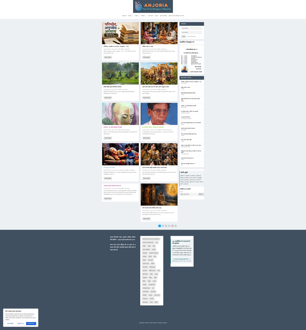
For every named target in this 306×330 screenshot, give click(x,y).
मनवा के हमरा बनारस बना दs (187, 158)
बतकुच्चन (145, 277)
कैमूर (154, 246)
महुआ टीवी (153, 291)
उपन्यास (198, 180)
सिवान (156, 302)
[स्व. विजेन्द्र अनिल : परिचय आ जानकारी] (159, 114)
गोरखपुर (144, 256)
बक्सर (151, 274)
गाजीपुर (153, 249)
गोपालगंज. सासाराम (153, 253)
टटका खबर (150, 260)
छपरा (155, 256)
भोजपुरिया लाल (160, 130)
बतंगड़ (156, 274)
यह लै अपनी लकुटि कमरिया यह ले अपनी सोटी (154, 168)
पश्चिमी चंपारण (152, 270)
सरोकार (130, 16)
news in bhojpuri (148, 242)
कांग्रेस (149, 246)
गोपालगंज (145, 253)
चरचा (182, 154)
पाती (159, 270)
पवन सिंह (145, 270)
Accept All (31, 323)
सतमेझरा (143, 16)
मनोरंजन (182, 159)
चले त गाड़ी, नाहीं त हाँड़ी (186, 140)
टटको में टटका (146, 263)
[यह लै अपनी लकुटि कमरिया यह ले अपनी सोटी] (159, 154)
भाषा (119, 49)
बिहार (155, 277)
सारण (151, 302)
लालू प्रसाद (145, 299)
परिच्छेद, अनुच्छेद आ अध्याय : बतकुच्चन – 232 (116, 46)
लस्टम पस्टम (157, 295)
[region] (20, 318)
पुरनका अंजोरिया (163, 16)
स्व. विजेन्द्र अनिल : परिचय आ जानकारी (152, 127)
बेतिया (144, 281)
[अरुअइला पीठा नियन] (120, 154)
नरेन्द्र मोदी (145, 267)
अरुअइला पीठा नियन (109, 168)
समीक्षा (186, 184)
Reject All (21, 323)
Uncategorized (121, 170)
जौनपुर (144, 260)
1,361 (172, 227)
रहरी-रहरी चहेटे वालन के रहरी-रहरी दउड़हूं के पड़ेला (155, 87)
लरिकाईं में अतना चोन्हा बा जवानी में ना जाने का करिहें (191, 151)
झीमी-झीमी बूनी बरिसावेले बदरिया (113, 87)
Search (181, 192)
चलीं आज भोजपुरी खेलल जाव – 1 (188, 164)
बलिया (150, 277)
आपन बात (192, 180)
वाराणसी (151, 299)
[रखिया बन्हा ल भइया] (159, 33)
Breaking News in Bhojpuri (151, 239)
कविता (119, 130)
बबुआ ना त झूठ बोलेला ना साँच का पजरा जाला (191, 145)
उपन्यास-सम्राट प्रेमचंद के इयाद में (112, 186)
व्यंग (182, 184)
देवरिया (152, 263)
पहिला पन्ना (124, 16)
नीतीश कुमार (152, 267)
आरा (157, 242)
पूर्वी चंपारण (145, 274)
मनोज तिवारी (145, 291)
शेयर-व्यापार (150, 16)
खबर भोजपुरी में (146, 249)
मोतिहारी (145, 295)
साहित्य (136, 16)
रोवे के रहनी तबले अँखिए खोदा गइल (151, 208)
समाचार (156, 16)
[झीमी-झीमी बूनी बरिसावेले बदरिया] (120, 73)
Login (183, 36)
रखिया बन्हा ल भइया (147, 46)
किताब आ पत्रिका (185, 178)
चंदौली (150, 256)
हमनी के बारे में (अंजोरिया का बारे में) (176, 16)
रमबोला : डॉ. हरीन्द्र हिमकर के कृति (113, 127)
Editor (109, 49)
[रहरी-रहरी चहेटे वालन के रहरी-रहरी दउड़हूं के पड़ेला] (159, 73)
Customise (10, 323)
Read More (108, 57)
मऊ (153, 288)
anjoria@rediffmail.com (126, 240)
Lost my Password (191, 36)
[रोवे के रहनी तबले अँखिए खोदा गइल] (159, 195)
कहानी (182, 147)
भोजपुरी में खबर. (146, 288)
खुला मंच (192, 182)
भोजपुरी (144, 284)
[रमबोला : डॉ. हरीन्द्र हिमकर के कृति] (120, 114)
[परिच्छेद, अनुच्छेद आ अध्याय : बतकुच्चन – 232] (120, 33)
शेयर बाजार (145, 302)
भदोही (149, 281)
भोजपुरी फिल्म (152, 284)
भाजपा (154, 281)
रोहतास (150, 295)
